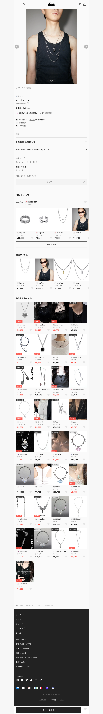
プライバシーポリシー (24, 644)
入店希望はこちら (23, 666)
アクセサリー (20, 162)
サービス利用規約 (23, 648)
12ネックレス (49, 605)
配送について (31, 176)
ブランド (19, 624)
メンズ (18, 619)
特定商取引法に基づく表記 (26, 657)
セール (18, 633)
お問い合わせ (20, 176)
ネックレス (33, 162)
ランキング (20, 628)
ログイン (32, 120)
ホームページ (19, 605)
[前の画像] (17, 47)
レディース (20, 614)
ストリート (19, 170)
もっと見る (51, 244)
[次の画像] (86, 47)
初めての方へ (21, 639)
